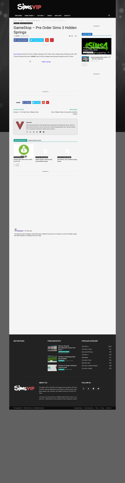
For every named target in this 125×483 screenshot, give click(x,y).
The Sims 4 (61, 360)
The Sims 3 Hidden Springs (26, 23)
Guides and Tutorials (64, 351)
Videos (49, 15)
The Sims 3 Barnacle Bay (41, 157)
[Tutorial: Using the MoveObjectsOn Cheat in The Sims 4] (52, 348)
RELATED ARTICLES (20, 140)
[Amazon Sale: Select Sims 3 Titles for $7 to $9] (24, 151)
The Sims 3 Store (87, 349)
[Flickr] (31, 132)
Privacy (102, 408)
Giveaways (85, 357)
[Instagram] (34, 132)
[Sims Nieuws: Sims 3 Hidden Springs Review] (67, 151)
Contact (67, 15)
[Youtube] (44, 132)
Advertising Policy (89, 408)
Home (15, 20)
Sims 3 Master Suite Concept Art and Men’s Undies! (64, 113)
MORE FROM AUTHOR (34, 140)
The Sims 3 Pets (86, 360)
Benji (95, 52)
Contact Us (108, 408)
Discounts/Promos (18, 157)
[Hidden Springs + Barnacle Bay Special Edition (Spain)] (45, 151)
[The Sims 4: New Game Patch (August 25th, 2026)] (96, 46)
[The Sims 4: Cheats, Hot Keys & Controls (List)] (52, 368)
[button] (109, 15)
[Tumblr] (37, 132)
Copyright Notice (78, 408)
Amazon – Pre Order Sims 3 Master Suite (26, 112)
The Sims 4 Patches (88, 52)
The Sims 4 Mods (87, 368)
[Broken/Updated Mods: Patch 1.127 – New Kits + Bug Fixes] (85, 59)
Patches (40, 15)
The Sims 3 (16, 23)
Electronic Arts (86, 363)
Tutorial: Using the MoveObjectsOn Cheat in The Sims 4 (66, 347)
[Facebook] (27, 132)
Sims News (18, 15)
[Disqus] (45, 203)
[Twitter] (40, 132)
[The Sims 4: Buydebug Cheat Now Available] (52, 359)
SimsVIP (17, 36)
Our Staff (58, 15)
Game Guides (29, 15)
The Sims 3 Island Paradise (90, 366)
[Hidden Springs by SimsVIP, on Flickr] (45, 74)
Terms (97, 408)
